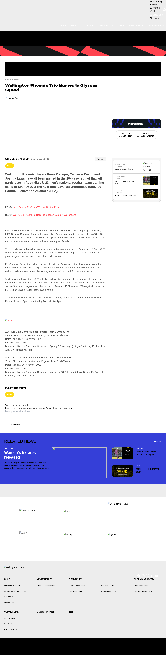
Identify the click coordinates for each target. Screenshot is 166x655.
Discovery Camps (141, 586)
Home (8, 79)
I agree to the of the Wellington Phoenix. (32, 415)
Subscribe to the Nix (12, 586)
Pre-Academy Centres (143, 591)
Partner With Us (10, 629)
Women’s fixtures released (124, 169)
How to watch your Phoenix (15, 591)
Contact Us (8, 597)
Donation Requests (109, 591)
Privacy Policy (26, 415)
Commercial (134, 25)
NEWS (63, 25)
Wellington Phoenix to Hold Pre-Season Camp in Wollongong (44, 215)
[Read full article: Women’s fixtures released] (150, 166)
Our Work (8, 624)
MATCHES (73, 25)
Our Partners (9, 618)
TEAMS (87, 25)
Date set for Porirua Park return (125, 195)
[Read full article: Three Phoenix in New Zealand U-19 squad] (150, 180)
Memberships (103, 25)
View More (156, 441)
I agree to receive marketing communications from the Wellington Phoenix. (41, 418)
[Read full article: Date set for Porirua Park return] (150, 193)
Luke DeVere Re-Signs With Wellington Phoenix (38, 207)
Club (119, 25)
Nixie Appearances (76, 591)
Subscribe (15, 425)
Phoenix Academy (155, 25)
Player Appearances (77, 586)
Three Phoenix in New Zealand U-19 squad (145, 453)
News (16, 79)
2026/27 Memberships (46, 586)
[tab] (125, 134)
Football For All (107, 586)
